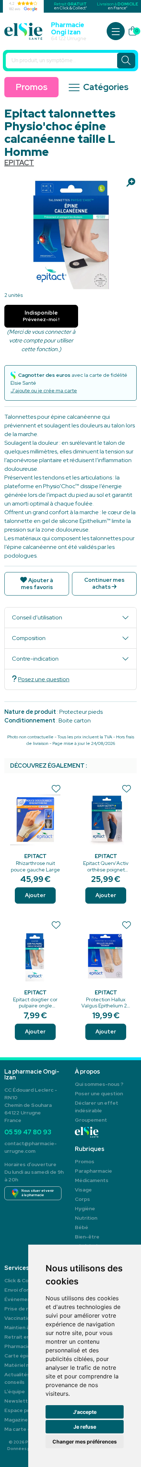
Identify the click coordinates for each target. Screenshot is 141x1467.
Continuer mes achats (104, 583)
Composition (29, 638)
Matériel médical (24, 1365)
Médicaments (91, 1180)
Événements (20, 1299)
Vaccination (18, 1318)
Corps (82, 1199)
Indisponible (41, 316)
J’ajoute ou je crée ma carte (43, 390)
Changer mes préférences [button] (84, 1441)
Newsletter (18, 1401)
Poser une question (99, 1093)
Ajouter (35, 895)
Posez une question (43, 679)
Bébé (81, 1227)
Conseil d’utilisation (37, 617)
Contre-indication (35, 658)
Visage (83, 1189)
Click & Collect (21, 1280)
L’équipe (14, 1391)
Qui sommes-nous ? (99, 1084)
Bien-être (87, 1236)
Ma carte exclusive (27, 1429)
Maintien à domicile (27, 1327)
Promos (31, 87)
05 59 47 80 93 (27, 1132)
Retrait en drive (23, 1337)
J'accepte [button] (85, 1412)
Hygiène (85, 1208)
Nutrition (86, 1218)
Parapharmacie (93, 1171)
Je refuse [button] (84, 1427)
